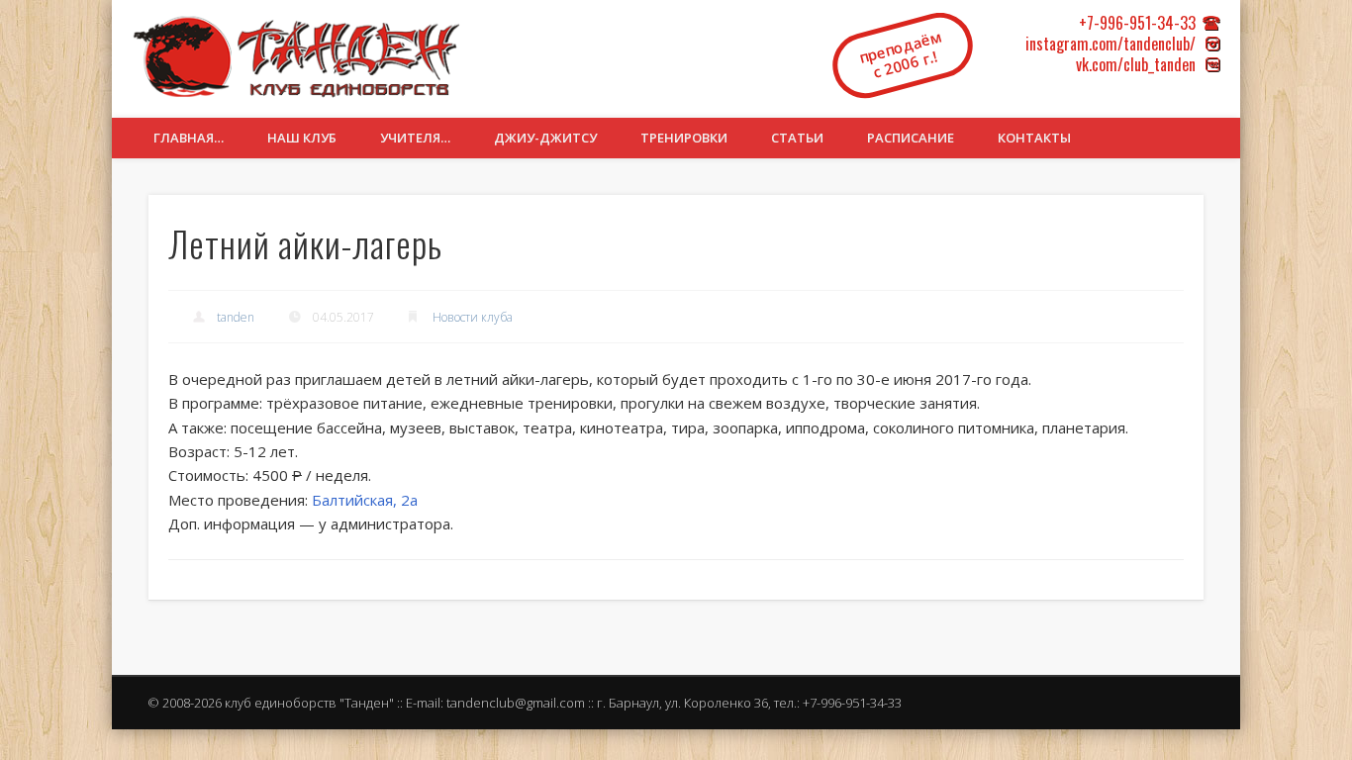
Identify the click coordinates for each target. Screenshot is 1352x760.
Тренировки (683, 137)
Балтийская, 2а (365, 500)
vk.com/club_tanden (1136, 64)
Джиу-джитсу (545, 137)
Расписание (910, 137)
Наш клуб (302, 137)
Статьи (797, 137)
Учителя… (415, 137)
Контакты (1034, 137)
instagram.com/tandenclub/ (1110, 43)
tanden (235, 317)
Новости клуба (473, 317)
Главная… (188, 137)
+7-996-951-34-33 (1137, 23)
